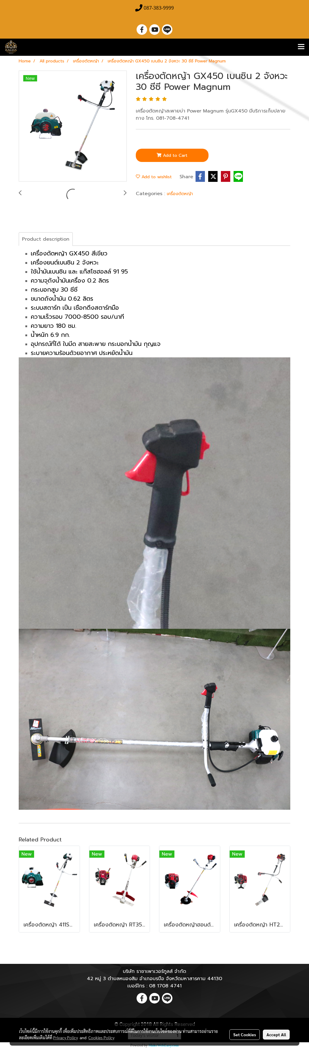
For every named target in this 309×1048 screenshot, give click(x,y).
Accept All (276, 1034)
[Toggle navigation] (301, 47)
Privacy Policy (65, 1037)
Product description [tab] (45, 239)
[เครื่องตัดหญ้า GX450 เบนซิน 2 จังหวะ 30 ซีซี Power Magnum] (72, 126)
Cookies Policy (101, 1037)
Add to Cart (174, 155)
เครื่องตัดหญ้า (180, 194)
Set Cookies (244, 1034)
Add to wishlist (156, 177)
